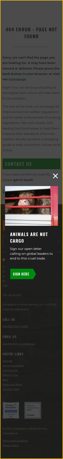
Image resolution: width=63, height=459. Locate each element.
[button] (55, 176)
